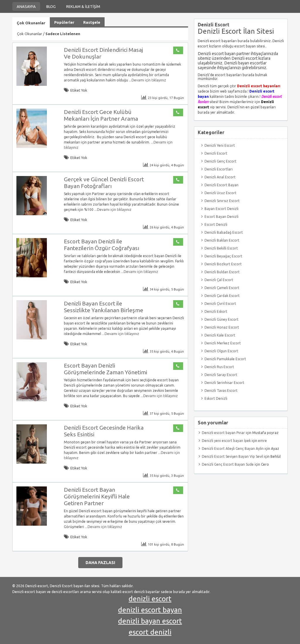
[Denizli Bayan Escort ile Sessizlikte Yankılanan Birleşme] (31, 338)
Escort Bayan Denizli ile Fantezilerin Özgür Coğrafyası (101, 244)
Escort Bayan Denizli (221, 216)
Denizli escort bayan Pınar (223, 433)
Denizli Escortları (218, 169)
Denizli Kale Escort (219, 335)
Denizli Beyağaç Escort (223, 256)
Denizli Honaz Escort (221, 327)
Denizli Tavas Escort (221, 390)
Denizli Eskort (215, 311)
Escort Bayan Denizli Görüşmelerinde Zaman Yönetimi (105, 368)
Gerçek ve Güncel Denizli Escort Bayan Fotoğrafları (104, 182)
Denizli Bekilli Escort (221, 248)
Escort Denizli (215, 224)
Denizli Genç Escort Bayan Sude (228, 464)
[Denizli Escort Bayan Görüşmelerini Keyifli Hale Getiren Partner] (31, 524)
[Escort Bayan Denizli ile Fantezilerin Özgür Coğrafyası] (31, 276)
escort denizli (150, 632)
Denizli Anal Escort (220, 177)
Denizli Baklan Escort (221, 240)
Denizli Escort (215, 153)
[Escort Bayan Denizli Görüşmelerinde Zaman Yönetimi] (31, 400)
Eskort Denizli (215, 398)
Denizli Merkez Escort (222, 343)
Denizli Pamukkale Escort (225, 359)
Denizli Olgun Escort (221, 351)
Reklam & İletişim (83, 6)
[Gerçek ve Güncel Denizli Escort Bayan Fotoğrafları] (31, 214)
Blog (51, 6)
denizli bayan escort (150, 621)
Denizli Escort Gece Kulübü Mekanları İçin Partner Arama (101, 115)
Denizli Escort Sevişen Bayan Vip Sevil (232, 456)
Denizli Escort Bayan (221, 185)
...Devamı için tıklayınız (147, 80)
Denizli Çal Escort (218, 280)
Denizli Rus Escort (219, 367)
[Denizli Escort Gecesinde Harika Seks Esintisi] (31, 462)
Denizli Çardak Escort (222, 296)
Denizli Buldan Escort (222, 272)
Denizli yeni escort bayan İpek (226, 441)
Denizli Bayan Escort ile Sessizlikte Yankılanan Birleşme (103, 306)
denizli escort (150, 599)
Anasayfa (26, 6)
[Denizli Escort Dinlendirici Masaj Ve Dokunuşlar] (31, 84)
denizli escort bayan (150, 610)
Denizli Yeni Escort (219, 145)
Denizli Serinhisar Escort (224, 383)
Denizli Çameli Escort (221, 288)
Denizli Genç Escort (220, 161)
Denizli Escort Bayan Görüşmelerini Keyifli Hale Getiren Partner (97, 496)
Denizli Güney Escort (221, 319)
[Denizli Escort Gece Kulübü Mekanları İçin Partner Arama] (31, 146)
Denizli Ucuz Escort (220, 193)
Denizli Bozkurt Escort (223, 264)
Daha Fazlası (100, 562)
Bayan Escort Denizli (221, 209)
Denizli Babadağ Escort (223, 232)
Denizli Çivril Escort (220, 303)
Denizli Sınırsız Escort (222, 201)
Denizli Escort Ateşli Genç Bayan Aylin (233, 448)
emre (262, 441)
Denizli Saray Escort (220, 375)
